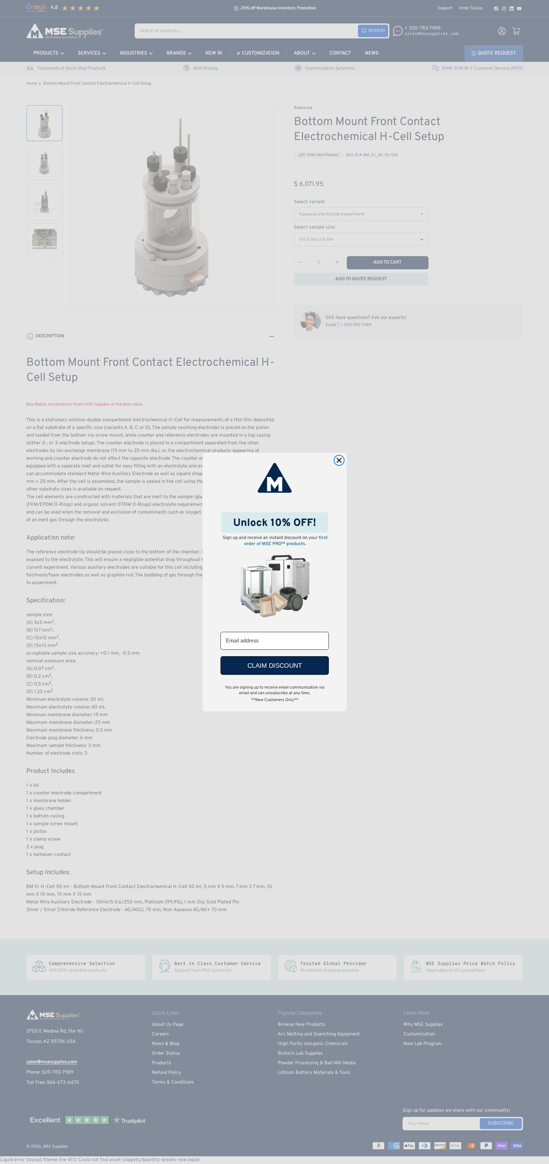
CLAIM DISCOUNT (274, 665)
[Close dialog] (339, 460)
